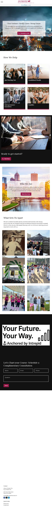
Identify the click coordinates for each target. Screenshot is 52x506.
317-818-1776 (9, 488)
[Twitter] (6, 497)
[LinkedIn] (9, 497)
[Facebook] (4, 497)
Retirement (6, 503)
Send (6, 385)
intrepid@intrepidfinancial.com (10, 495)
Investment (6, 505)
